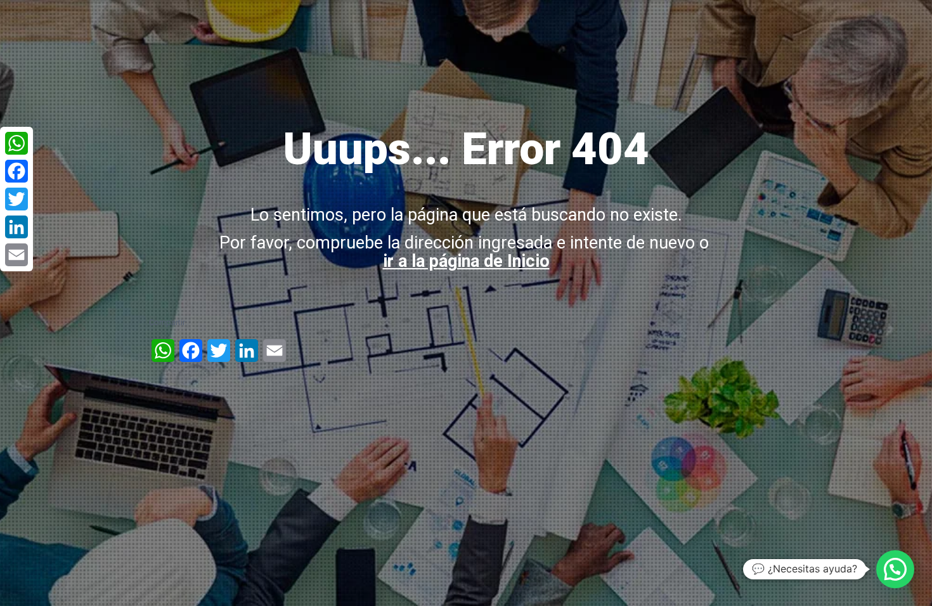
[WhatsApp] (16, 143)
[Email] (16, 255)
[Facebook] (16, 171)
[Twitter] (16, 199)
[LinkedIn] (16, 227)
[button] (895, 569)
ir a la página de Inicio (466, 261)
